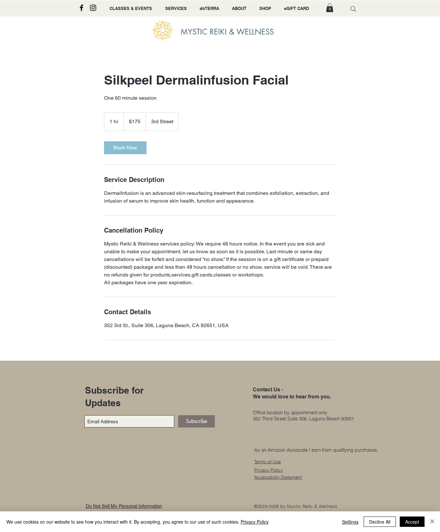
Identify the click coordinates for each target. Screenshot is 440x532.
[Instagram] (93, 8)
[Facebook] (81, 8)
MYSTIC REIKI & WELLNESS (227, 32)
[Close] (432, 522)
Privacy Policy (255, 521)
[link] (125, 147)
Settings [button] (350, 521)
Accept (412, 521)
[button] (329, 7)
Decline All (379, 521)
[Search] (353, 9)
